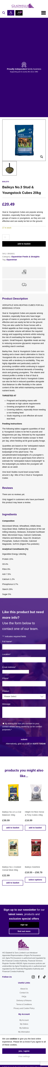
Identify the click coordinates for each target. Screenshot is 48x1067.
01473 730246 (39, 744)
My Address (24, 1028)
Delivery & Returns (24, 1000)
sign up (24, 925)
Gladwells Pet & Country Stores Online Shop (23, 5)
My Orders (24, 1024)
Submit (24, 739)
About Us (24, 989)
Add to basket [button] (12, 828)
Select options (35, 880)
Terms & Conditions (24, 1004)
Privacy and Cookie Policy (24, 1008)
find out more (24, 931)
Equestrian (12, 260)
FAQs (24, 997)
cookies (13, 1039)
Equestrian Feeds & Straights (25, 257)
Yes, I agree (24, 1051)
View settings (24, 1056)
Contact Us (24, 993)
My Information (24, 1032)
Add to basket (24, 244)
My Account (24, 1020)
